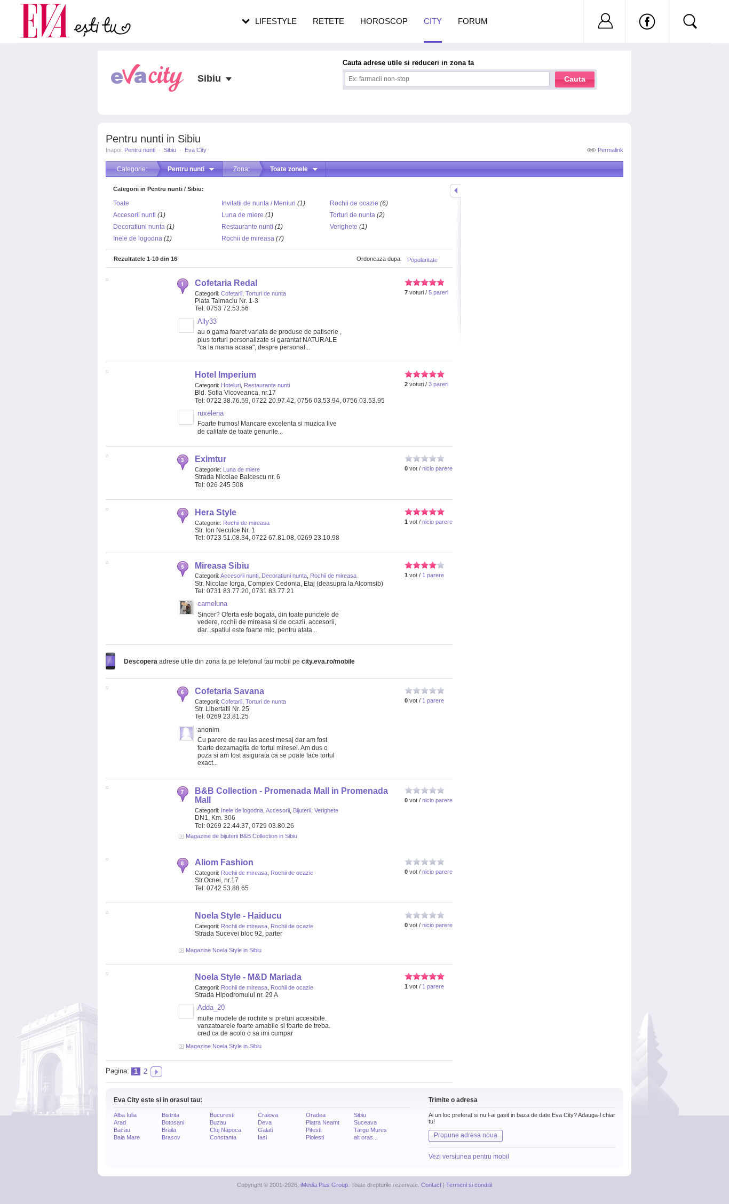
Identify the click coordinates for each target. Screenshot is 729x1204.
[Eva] (51, 13)
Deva (265, 1122)
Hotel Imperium (225, 374)
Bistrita (170, 1115)
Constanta (223, 1137)
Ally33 (207, 321)
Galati (265, 1130)
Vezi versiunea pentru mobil (469, 1156)
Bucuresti (222, 1115)
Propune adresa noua (465, 1135)
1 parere (433, 575)
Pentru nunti (139, 150)
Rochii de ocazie (354, 203)
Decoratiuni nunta (139, 226)
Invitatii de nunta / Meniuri (258, 203)
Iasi (262, 1137)
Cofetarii (231, 293)
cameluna (212, 604)
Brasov (171, 1137)
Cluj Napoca (225, 1130)
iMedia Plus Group (324, 1185)
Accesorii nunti (134, 215)
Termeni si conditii (469, 1185)
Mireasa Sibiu (222, 565)
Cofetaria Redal (226, 283)
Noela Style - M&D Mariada (248, 977)
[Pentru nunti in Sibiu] (156, 1071)
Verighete (344, 226)
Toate (121, 203)
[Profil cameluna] (186, 613)
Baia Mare (127, 1137)
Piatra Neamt (322, 1122)
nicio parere (437, 468)
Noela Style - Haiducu (238, 915)
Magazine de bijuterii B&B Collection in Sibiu (241, 836)
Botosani (173, 1122)
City (433, 21)
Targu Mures (370, 1130)
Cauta (574, 79)
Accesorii (278, 810)
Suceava (365, 1122)
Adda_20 (211, 1007)
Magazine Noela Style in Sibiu (224, 950)
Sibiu (170, 150)
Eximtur (210, 459)
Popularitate (422, 260)
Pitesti (313, 1130)
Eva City (196, 150)
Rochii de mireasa (247, 238)
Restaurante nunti (247, 226)
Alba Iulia (125, 1115)
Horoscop (384, 21)
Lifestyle (276, 21)
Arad (120, 1122)
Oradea (316, 1115)
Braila (169, 1130)
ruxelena (210, 413)
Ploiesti (315, 1137)
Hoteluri (231, 385)
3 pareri (438, 384)
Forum (473, 21)
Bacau (122, 1130)
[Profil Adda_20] (186, 1016)
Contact (431, 1185)
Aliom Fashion (224, 862)
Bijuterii (302, 810)
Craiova (268, 1115)
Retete (328, 21)
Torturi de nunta (352, 215)
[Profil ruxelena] (186, 422)
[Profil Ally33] (186, 330)
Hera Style (215, 512)
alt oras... (366, 1137)
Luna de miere (242, 215)
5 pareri (438, 292)
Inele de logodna (137, 238)
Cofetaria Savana (229, 691)
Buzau (218, 1122)
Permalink (610, 150)
